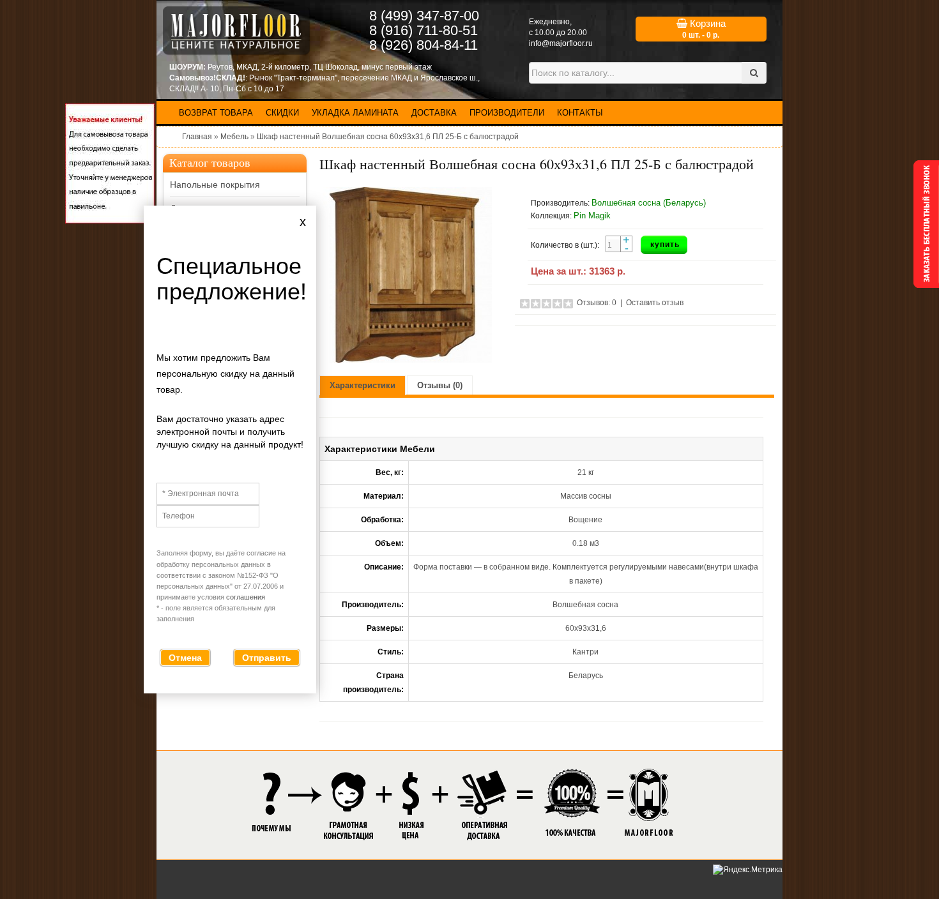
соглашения (245, 597)
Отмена (185, 658)
